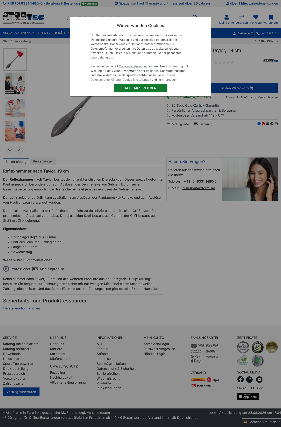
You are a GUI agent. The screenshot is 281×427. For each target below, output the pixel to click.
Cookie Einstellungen (133, 66)
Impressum (170, 79)
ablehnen (152, 70)
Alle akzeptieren (140, 88)
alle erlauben (134, 53)
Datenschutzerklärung (106, 79)
